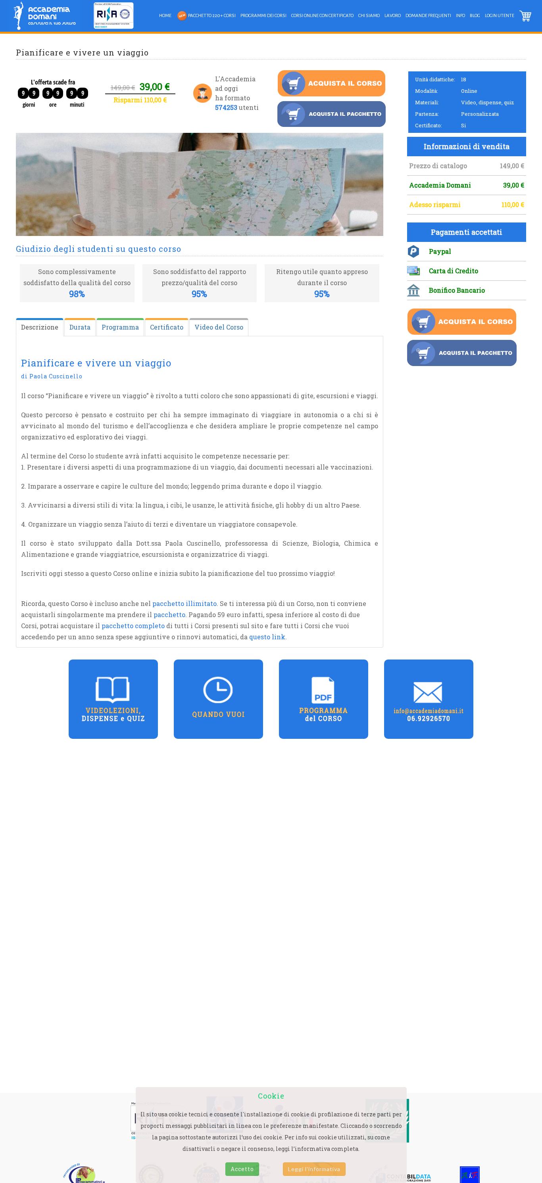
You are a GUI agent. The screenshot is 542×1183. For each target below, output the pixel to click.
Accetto (242, 1169)
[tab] (39, 327)
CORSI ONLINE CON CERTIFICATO (322, 15)
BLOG (475, 15)
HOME (165, 15)
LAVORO (392, 15)
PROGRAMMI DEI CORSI (263, 15)
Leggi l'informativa (314, 1169)
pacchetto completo (133, 625)
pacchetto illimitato (184, 603)
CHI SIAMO (369, 15)
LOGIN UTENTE (499, 15)
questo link (267, 637)
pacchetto (169, 614)
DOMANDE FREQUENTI (428, 15)
